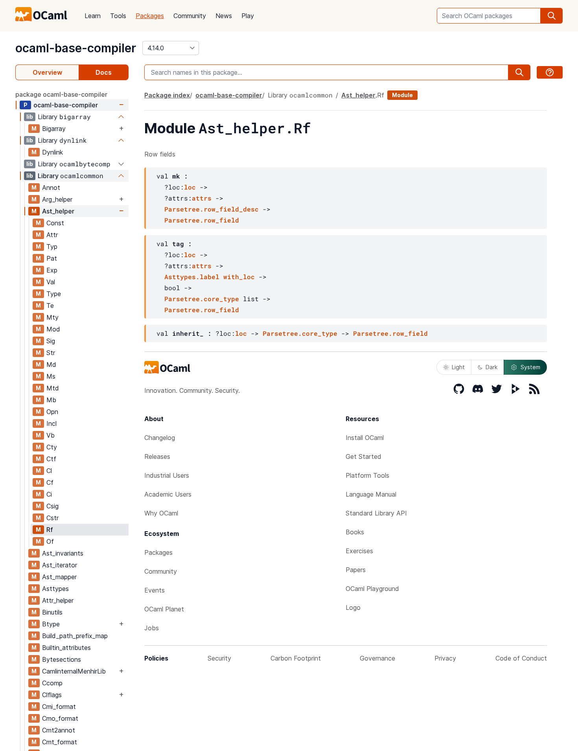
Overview (47, 72)
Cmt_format (59, 742)
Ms (50, 376)
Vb (50, 435)
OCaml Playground (372, 589)
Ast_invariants (62, 553)
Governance (377, 658)
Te (50, 305)
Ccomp (52, 683)
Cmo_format (60, 718)
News (223, 16)
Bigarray (54, 129)
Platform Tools (367, 475)
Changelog (159, 438)
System (530, 367)
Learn (93, 16)
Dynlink (52, 152)
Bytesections (61, 659)
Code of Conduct (521, 658)
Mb (51, 400)
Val (50, 282)
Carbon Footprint (296, 658)
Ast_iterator (59, 565)
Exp (51, 270)
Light (458, 367)
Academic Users (167, 494)
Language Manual (371, 494)
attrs (202, 198)
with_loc (239, 276)
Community (189, 16)
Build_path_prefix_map (75, 636)
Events (154, 590)
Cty (51, 447)
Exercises (359, 551)
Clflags (52, 695)
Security (219, 658)
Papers (356, 570)
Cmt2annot (58, 730)
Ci (49, 494)
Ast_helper (58, 211)
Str (50, 353)
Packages (150, 16)
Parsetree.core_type (201, 299)
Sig (50, 341)
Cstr (52, 518)
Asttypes (55, 589)
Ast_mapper (59, 577)
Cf (49, 482)
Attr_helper (58, 600)
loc (190, 187)
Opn (52, 412)
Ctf (51, 459)
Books (355, 532)
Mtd (52, 388)
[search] (552, 16)
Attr (52, 235)
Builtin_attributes (66, 648)
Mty (52, 317)
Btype (51, 624)
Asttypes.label (191, 276)
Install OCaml (365, 438)
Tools (118, 16)
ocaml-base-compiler (75, 48)
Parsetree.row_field (201, 220)
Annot (51, 187)
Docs (104, 72)
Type (53, 294)
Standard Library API (376, 513)
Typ (51, 246)
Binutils (52, 612)
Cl (49, 471)
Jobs (151, 628)
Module (402, 95)
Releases (157, 456)
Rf (49, 530)
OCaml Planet (164, 609)
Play (247, 16)
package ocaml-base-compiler (61, 94)
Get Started (363, 456)
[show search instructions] (550, 72)
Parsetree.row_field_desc (211, 209)
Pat (51, 258)
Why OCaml (161, 513)
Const (55, 223)
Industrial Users (166, 475)
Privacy (445, 658)
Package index (167, 95)
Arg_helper (57, 199)
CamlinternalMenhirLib (74, 671)
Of (50, 541)
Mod (53, 329)
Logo (353, 607)
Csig (52, 506)
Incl (51, 423)
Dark (491, 367)
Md (51, 364)
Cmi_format (59, 707)
